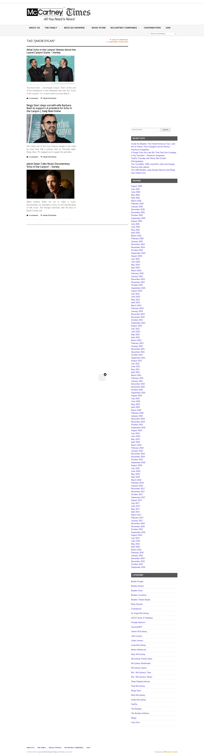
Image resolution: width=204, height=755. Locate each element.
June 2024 (135, 262)
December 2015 (138, 558)
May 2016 (135, 544)
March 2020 (136, 410)
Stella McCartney (138, 700)
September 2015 (138, 567)
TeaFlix (134, 704)
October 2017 (137, 494)
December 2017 (138, 488)
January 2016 (137, 555)
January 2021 (137, 381)
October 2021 (137, 355)
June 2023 (135, 297)
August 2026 (136, 186)
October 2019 (137, 425)
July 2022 (135, 329)
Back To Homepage (120, 40)
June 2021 (135, 366)
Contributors (152, 28)
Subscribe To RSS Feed (118, 42)
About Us (34, 28)
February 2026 (137, 204)
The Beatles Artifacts (140, 713)
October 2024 (137, 250)
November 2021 (138, 352)
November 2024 (138, 247)
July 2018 (135, 468)
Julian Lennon (137, 640)
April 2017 (135, 512)
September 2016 (138, 532)
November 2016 (138, 526)
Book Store (99, 28)
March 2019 (136, 445)
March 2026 (136, 201)
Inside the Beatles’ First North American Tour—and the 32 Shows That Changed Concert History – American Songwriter (153, 147)
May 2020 (135, 404)
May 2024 (135, 265)
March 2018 (136, 480)
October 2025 (137, 215)
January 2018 (137, 486)
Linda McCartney (138, 645)
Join (167, 28)
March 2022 (136, 340)
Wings (133, 718)
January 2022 (137, 346)
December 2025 (138, 209)
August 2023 (136, 291)
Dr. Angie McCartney (140, 613)
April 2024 (135, 267)
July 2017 (135, 503)
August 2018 (136, 465)
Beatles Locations (139, 595)
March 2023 (136, 305)
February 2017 (137, 518)
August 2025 (136, 221)
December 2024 (138, 244)
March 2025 (136, 236)
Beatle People (137, 581)
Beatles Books (137, 586)
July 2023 (135, 294)
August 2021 (136, 361)
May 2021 (135, 369)
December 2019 (138, 419)
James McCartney (139, 631)
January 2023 (137, 311)
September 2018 (138, 462)
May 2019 (135, 439)
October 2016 (137, 529)
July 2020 (135, 398)
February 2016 (137, 552)
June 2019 (135, 436)
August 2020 (136, 395)
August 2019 (136, 430)
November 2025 (138, 212)
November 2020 (138, 387)
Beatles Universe (74, 28)
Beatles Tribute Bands (140, 600)
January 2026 (137, 206)
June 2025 (135, 227)
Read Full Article (49, 98)
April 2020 (135, 407)
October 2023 (137, 285)
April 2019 (135, 442)
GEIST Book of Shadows (142, 618)
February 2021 (137, 378)
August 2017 (136, 500)
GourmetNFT (136, 627)
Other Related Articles (140, 681)
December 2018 (138, 454)
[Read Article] (54, 58)
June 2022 (135, 331)
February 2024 (137, 273)
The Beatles (136, 709)
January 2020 (137, 416)
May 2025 (135, 230)
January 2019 (137, 451)
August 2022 (136, 326)
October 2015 (137, 564)
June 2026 (135, 192)
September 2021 (138, 358)
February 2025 (137, 238)
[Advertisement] (131, 13)
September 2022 (138, 323)
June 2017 (135, 506)
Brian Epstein (137, 604)
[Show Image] (46, 58)
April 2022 (135, 337)
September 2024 (138, 253)
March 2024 (136, 270)
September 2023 (138, 288)
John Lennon (136, 636)
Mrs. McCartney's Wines (141, 677)
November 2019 (138, 422)
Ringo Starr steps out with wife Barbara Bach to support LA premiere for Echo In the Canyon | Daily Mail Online (49, 108)
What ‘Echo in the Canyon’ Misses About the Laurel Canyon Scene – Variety (51, 51)
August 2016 (136, 535)
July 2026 (135, 189)
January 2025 (137, 241)
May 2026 (135, 195)
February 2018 (137, 483)
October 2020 (137, 390)
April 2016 (135, 547)
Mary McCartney (138, 654)
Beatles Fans (137, 590)
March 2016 (136, 550)
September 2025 (138, 218)
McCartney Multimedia (141, 663)
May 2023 (135, 300)
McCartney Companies (74, 747)
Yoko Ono (135, 722)
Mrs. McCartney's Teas (141, 672)
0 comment (33, 98)
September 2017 (138, 497)
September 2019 (138, 427)
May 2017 (135, 509)
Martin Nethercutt (138, 650)
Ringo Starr (136, 691)
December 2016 (138, 523)
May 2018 (135, 474)
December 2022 (138, 314)
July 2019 (135, 433)
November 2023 (138, 282)
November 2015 (138, 561)
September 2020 (138, 393)
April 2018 (135, 477)
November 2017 (138, 491)
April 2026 (135, 198)
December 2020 (138, 384)
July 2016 (135, 538)
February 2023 (137, 308)
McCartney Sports (139, 668)
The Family (51, 28)
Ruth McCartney (138, 695)
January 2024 (137, 276)
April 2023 (135, 302)
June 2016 (135, 541)
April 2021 (135, 372)
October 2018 (137, 459)
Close (105, 375)
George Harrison (138, 622)
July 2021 (135, 364)
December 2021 (138, 349)
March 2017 (136, 515)
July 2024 (135, 259)
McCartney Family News (141, 659)
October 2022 (137, 320)
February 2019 (137, 448)
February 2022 (137, 343)
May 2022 (135, 334)
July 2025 (135, 224)
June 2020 (135, 401)
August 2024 (136, 256)
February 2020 (137, 413)
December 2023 (138, 279)
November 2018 (138, 457)
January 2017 (137, 521)
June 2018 (135, 471)
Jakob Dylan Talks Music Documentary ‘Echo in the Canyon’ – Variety (48, 165)
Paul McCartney (138, 686)
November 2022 (138, 317)
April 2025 (135, 233)
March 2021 (136, 375)
